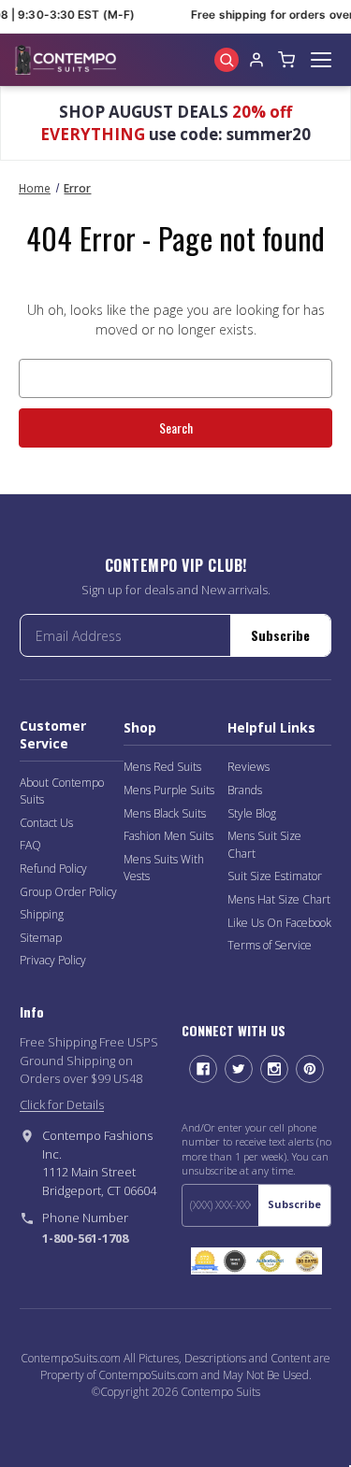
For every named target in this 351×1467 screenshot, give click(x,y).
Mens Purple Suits (169, 790)
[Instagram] (274, 1069)
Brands (244, 790)
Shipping (42, 914)
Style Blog (251, 813)
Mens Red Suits (162, 767)
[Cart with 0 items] (286, 60)
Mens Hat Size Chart (278, 899)
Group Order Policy (68, 892)
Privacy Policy (53, 960)
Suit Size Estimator (274, 876)
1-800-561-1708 (85, 1238)
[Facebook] (203, 1069)
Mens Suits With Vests (164, 868)
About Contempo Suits (62, 791)
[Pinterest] (310, 1069)
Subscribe (280, 635)
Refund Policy (53, 868)
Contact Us (46, 823)
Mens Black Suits (165, 813)
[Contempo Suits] (65, 60)
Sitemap (41, 938)
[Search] (226, 60)
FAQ (30, 845)
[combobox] (175, 378)
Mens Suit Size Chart (264, 845)
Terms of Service (269, 945)
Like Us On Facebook (279, 923)
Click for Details (62, 1104)
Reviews (248, 767)
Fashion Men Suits (168, 836)
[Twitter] (239, 1069)
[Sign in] (256, 60)
